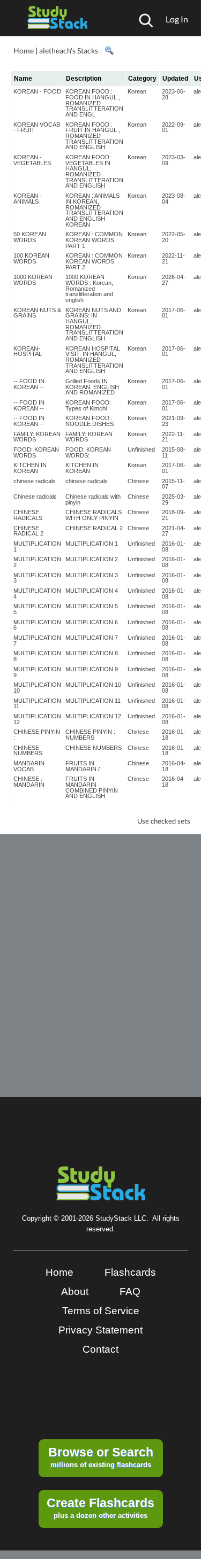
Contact (100, 1349)
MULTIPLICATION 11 (37, 703)
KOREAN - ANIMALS (27, 198)
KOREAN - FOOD (37, 91)
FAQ (130, 1291)
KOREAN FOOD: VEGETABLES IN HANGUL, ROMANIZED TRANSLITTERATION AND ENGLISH (94, 171)
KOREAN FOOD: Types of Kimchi (88, 405)
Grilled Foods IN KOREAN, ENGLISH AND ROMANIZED (92, 386)
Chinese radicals (35, 496)
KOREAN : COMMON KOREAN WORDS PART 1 (94, 240)
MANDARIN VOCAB (28, 766)
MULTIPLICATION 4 (37, 593)
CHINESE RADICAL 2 (28, 531)
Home (23, 50)
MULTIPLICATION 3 (37, 578)
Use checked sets (163, 821)
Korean (137, 91)
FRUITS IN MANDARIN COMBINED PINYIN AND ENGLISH (91, 787)
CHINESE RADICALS (27, 515)
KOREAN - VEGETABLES (32, 160)
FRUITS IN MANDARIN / (82, 766)
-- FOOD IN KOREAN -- (28, 384)
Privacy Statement (100, 1330)
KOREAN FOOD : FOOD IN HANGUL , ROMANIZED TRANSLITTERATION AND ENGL (94, 103)
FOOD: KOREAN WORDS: (88, 452)
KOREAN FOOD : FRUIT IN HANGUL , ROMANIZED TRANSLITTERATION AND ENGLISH (94, 136)
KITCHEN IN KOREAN (30, 468)
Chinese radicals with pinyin (93, 499)
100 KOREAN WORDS (31, 258)
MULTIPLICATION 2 (37, 562)
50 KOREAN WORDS (29, 237)
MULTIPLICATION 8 (37, 656)
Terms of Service (100, 1310)
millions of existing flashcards (100, 1457)
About (74, 1291)
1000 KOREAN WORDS (33, 280)
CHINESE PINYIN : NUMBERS (90, 734)
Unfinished (141, 449)
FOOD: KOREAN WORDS (36, 452)
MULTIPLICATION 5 (37, 609)
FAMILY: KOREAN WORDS (37, 437)
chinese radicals (34, 481)
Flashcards (130, 1272)
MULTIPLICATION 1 (37, 546)
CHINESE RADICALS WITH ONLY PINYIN (93, 515)
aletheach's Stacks (68, 50)
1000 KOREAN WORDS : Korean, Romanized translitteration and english (89, 288)
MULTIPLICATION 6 (37, 625)
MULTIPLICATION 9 (37, 672)
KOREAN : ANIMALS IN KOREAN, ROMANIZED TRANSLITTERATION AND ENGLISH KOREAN (94, 209)
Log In (177, 19)
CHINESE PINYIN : (36, 734)
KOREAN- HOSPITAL (27, 351)
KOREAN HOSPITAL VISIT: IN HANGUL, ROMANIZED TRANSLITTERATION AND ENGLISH (94, 360)
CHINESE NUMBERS (27, 750)
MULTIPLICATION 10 (37, 687)
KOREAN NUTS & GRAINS (37, 313)
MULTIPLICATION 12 (37, 719)
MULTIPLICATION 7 (37, 640)
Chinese (138, 481)
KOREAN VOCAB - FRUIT (36, 127)
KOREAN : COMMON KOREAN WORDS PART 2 (94, 261)
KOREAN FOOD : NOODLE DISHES (89, 421)
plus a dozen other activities (100, 1507)
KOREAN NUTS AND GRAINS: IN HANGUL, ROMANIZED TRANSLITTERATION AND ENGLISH (94, 324)
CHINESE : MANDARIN (28, 781)
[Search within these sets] (108, 50)
